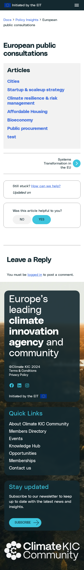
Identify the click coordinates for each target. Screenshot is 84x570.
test (11, 137)
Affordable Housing (27, 112)
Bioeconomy (20, 120)
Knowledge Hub (24, 446)
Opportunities (22, 453)
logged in (35, 274)
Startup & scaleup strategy (35, 90)
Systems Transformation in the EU (57, 163)
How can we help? (46, 186)
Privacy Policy (18, 375)
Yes (41, 219)
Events (16, 439)
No (22, 219)
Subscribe (23, 522)
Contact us (20, 468)
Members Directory (27, 431)
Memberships (22, 461)
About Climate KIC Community (39, 424)
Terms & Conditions (22, 370)
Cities (13, 81)
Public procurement (27, 128)
